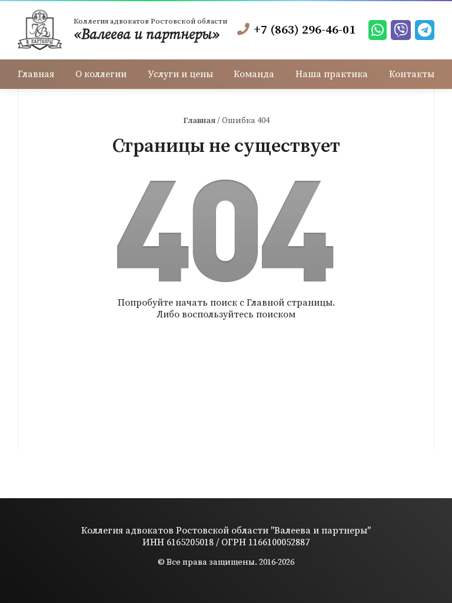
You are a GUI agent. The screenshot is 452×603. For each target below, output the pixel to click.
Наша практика (331, 74)
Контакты (411, 74)
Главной (265, 303)
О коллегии (101, 74)
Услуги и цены (180, 74)
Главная (36, 74)
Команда (254, 74)
